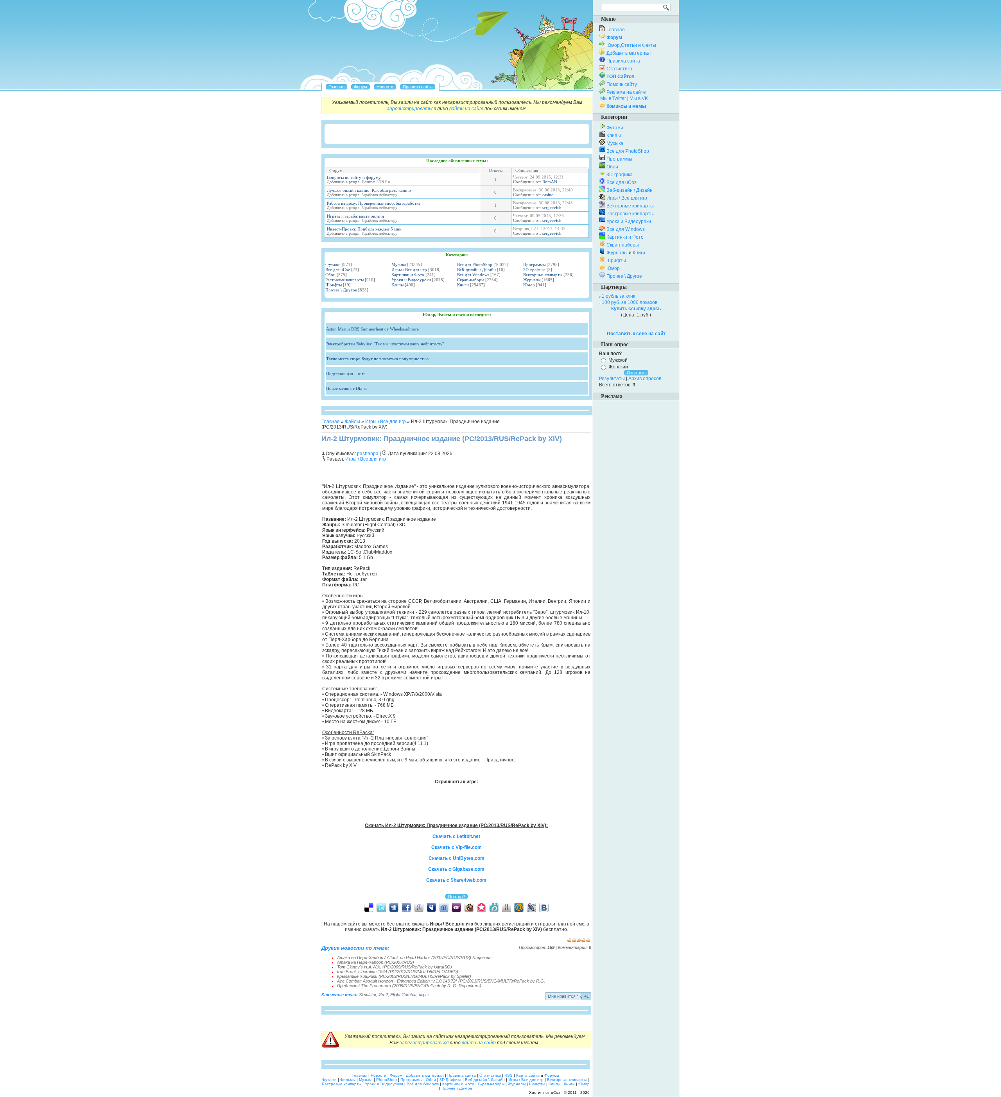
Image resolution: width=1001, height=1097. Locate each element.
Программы (534, 264)
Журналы (531, 279)
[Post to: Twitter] (381, 907)
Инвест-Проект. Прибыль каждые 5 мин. (365, 229)
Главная (330, 421)
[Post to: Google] (419, 907)
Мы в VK (639, 98)
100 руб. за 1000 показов (629, 302)
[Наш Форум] (360, 86)
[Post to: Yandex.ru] (506, 907)
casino (548, 194)
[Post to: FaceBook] (406, 907)
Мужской (618, 360)
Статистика (619, 68)
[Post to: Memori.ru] (481, 907)
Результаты (612, 378)
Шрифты (333, 284)
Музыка (398, 264)
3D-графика (534, 269)
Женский (618, 367)
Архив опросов (644, 378)
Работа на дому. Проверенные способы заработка (373, 203)
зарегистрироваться (411, 108)
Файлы (352, 421)
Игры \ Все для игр (409, 269)
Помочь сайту (621, 84)
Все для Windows (473, 274)
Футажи (333, 264)
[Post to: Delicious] (368, 907)
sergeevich (551, 207)
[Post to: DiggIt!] (393, 907)
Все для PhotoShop (474, 264)
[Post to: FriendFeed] (444, 907)
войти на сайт (466, 108)
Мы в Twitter (613, 98)
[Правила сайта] (417, 86)
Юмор (529, 284)
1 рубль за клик (618, 296)
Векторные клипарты (542, 274)
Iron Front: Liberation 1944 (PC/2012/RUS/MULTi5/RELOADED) (397, 971)
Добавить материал (628, 53)
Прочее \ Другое (341, 290)
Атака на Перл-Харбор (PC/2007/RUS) (375, 962)
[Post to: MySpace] (431, 907)
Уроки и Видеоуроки (411, 279)
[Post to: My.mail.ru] (519, 907)
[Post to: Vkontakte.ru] (544, 907)
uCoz (555, 1092)
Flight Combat (403, 994)
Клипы (397, 284)
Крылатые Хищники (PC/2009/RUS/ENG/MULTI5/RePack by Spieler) (404, 976)
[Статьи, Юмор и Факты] (385, 86)
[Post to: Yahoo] (456, 907)
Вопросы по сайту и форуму (354, 177)
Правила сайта (623, 61)
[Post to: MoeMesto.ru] (494, 907)
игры (424, 994)
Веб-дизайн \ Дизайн (476, 269)
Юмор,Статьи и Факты (631, 45)
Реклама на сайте (626, 92)
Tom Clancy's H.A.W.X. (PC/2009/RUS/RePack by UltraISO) (394, 967)
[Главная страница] (336, 86)
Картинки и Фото (407, 274)
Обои (330, 274)
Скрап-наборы (470, 279)
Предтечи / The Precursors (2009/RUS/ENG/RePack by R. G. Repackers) (409, 985)
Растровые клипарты (344, 279)
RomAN (549, 181)
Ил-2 (383, 994)
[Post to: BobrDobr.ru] (469, 907)
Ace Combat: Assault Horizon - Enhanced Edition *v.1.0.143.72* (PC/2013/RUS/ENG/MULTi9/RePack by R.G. (441, 981)
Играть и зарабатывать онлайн (355, 216)
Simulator (367, 994)
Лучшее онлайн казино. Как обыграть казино (369, 190)
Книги (463, 284)
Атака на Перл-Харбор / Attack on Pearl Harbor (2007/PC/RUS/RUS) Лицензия (414, 957)
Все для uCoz (337, 269)
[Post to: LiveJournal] (531, 907)
